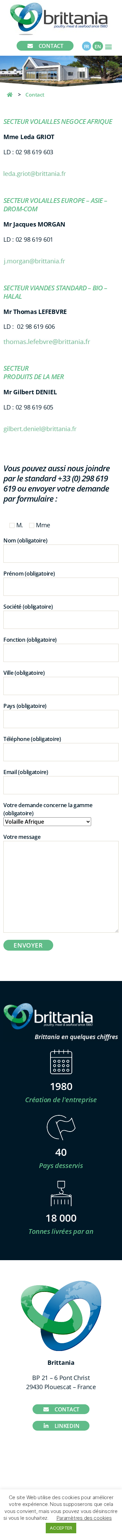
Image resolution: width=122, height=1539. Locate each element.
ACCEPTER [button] (61, 1528)
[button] (108, 46)
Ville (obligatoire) (24, 672)
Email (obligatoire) (25, 772)
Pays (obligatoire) (24, 706)
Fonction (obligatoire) (30, 639)
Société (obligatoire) (28, 606)
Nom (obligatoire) (25, 540)
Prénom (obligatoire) (29, 573)
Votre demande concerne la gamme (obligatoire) (48, 809)
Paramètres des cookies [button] (84, 1518)
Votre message (22, 837)
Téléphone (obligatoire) (32, 739)
